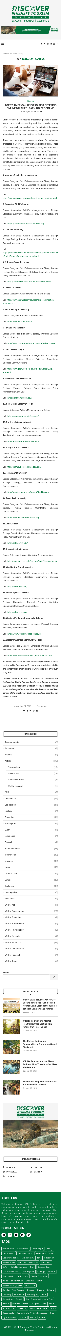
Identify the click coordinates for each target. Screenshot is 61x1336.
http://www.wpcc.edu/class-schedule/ (25, 634)
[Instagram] (48, 43)
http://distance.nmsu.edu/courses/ (23, 416)
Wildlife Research (33, 786)
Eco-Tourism (31, 805)
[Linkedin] (51, 43)
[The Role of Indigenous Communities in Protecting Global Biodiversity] (11, 1047)
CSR (31, 792)
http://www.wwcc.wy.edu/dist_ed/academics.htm (29, 655)
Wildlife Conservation (31, 911)
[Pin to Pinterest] (33, 710)
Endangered (31, 823)
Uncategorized (31, 892)
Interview (31, 861)
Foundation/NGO (31, 848)
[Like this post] (24, 710)
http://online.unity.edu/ (18, 543)
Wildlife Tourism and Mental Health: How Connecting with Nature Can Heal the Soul (37, 1024)
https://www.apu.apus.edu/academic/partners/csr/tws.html (30, 198)
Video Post (31, 898)
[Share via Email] (37, 710)
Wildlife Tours (31, 961)
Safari (31, 880)
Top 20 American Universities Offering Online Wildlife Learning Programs (31, 107)
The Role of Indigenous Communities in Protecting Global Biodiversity (40, 1044)
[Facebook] (41, 43)
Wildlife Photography (31, 930)
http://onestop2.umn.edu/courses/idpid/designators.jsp (32, 561)
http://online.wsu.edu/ (17, 586)
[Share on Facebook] (27, 710)
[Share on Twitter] (30, 710)
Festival (31, 842)
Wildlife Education (31, 917)
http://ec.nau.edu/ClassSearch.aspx (23, 441)
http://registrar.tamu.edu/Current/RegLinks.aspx (29, 492)
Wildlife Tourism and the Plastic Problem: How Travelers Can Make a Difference (40, 1064)
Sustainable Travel (33, 780)
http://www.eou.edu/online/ (19, 321)
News (31, 867)
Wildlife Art (31, 905)
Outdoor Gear (31, 873)
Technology (31, 886)
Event (31, 830)
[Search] (54, 977)
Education (30, 101)
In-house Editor (35, 112)
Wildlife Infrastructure (31, 924)
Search (6, 972)
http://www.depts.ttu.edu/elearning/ (23, 517)
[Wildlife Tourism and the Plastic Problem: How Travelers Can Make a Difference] (11, 1067)
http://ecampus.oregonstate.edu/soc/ (24, 467)
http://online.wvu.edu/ (17, 612)
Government (33, 773)
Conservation (33, 767)
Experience (31, 836)
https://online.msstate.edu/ (20, 398)
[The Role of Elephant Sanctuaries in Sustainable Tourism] (11, 1087)
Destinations (31, 798)
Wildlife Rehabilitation (31, 949)
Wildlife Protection (31, 942)
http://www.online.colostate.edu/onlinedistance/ (29, 282)
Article (31, 761)
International (31, 855)
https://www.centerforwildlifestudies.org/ (26, 224)
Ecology (31, 811)
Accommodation (31, 742)
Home (5, 54)
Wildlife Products (31, 936)
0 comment (42, 706)
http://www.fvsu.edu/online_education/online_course (31, 343)
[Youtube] (54, 43)
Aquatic (31, 755)
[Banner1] (30, 1125)
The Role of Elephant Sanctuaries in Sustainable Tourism (39, 1083)
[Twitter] (45, 43)
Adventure (31, 748)
